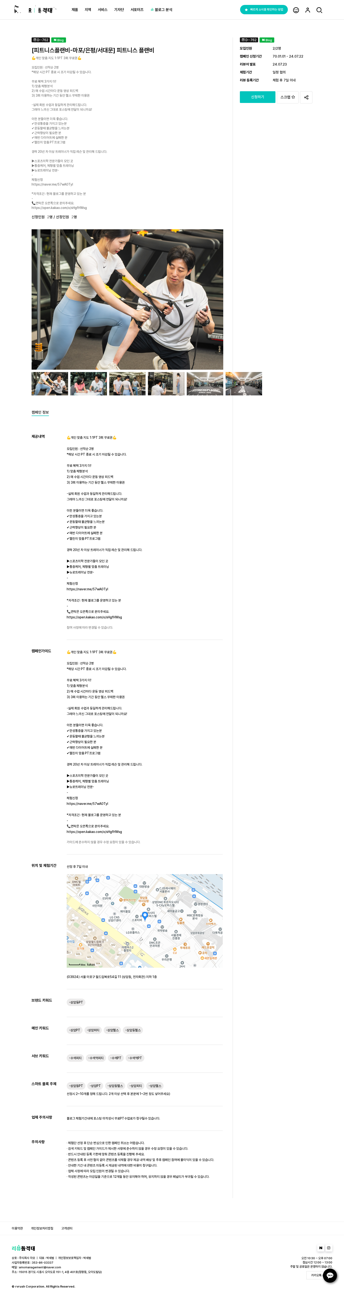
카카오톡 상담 (319, 1275)
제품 (75, 9)
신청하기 (257, 97)
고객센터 (67, 1228)
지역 (88, 9)
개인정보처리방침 (42, 1228)
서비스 (103, 9)
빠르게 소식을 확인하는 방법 (266, 9)
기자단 (119, 9)
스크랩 (286, 97)
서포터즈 (137, 9)
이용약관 (17, 1228)
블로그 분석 (163, 9)
